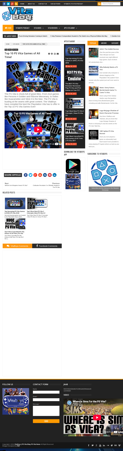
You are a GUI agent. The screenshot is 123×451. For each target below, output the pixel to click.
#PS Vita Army (69, 28)
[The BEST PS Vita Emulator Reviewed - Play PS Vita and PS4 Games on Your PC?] (74, 73)
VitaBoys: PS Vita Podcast (73, 4)
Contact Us (42, 4)
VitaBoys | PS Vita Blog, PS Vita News (27, 444)
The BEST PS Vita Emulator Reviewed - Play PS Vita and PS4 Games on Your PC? (73, 87)
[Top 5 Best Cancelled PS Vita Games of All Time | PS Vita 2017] (74, 125)
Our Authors (55, 4)
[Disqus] (32, 282)
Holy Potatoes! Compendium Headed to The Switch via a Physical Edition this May (70, 36)
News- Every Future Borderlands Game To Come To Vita (108, 90)
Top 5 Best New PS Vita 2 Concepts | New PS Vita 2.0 (74, 113)
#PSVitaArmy (69, 41)
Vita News (37, 28)
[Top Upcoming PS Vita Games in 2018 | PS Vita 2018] (74, 47)
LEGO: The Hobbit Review (109, 49)
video (10, 49)
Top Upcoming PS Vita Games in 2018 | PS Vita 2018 (74, 60)
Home (22, 4)
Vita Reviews (53, 28)
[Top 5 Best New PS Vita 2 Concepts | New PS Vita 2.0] (74, 100)
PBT (18, 446)
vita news (16, 44)
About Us (31, 4)
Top (6, 49)
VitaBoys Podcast (23, 28)
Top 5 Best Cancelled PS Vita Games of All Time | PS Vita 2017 (74, 138)
